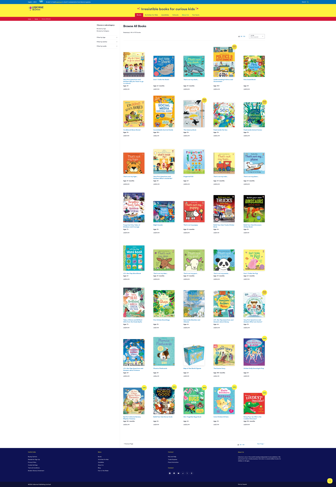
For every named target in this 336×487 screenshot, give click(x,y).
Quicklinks (101, 462)
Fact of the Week (103, 470)
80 (241, 36)
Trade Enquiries (172, 459)
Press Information (173, 462)
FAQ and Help (172, 456)
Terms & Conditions (34, 468)
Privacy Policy (32, 462)
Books (36, 19)
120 (244, 36)
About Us (101, 465)
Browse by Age (101, 28)
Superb (245, 484)
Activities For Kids (103, 459)
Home (29, 19)
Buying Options (32, 456)
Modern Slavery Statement (36, 470)
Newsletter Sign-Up (34, 459)
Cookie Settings (33, 465)
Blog (99, 468)
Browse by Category (103, 31)
